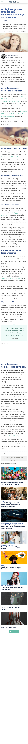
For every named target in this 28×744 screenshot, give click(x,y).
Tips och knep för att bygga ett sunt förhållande (14, 548)
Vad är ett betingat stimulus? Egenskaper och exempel (11, 568)
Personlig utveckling (7, 585)
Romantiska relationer (7, 545)
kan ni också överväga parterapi (15, 436)
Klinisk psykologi (5, 626)
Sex (13, 5)
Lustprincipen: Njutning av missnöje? (10, 608)
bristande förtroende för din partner (11, 278)
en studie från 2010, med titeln (13, 99)
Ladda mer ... (14, 632)
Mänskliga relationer (6, 5)
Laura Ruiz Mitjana (17, 57)
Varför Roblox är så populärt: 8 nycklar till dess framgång (12, 483)
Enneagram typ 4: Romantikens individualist (12, 588)
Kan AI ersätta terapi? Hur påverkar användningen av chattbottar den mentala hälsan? (13, 526)
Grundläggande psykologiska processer (12, 523)
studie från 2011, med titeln (14, 114)
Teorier (3, 565)
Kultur (3, 481)
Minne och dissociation (9, 628)
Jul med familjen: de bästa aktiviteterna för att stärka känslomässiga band (10, 504)
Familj (2, 501)
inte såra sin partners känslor (9, 156)
